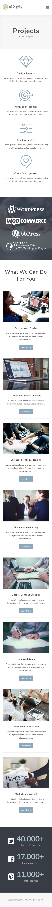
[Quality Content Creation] (26, 573)
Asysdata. (20, 900)
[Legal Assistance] (26, 637)
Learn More (26, 347)
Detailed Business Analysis (26, 395)
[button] (47, 7)
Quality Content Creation (26, 594)
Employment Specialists (26, 726)
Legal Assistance (26, 659)
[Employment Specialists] (26, 705)
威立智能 (15, 7)
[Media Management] (26, 772)
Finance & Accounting (26, 527)
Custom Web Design (26, 328)
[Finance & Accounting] (26, 505)
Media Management (26, 793)
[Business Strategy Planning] (26, 438)
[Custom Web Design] (26, 306)
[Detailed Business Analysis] (26, 374)
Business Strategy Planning (26, 459)
